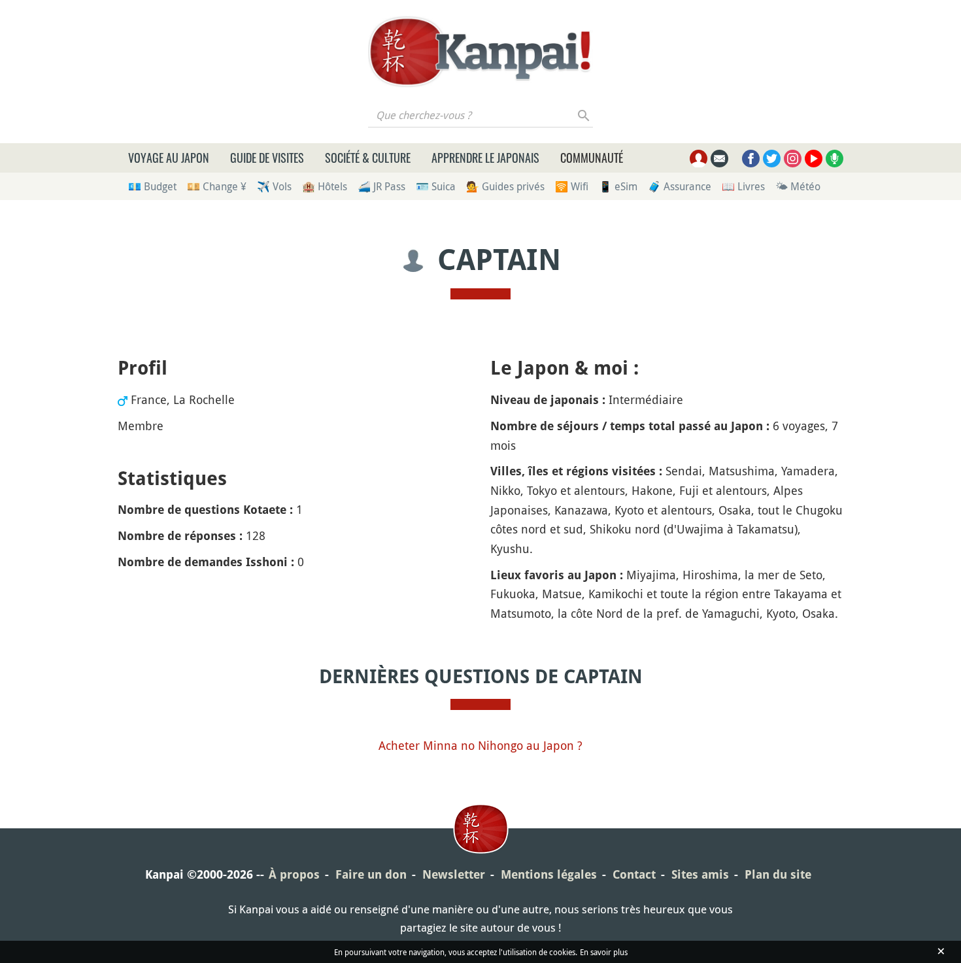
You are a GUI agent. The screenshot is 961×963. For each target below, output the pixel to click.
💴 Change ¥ (216, 186)
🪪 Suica (436, 186)
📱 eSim (618, 186)
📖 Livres (743, 186)
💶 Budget (152, 186)
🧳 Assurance (679, 186)
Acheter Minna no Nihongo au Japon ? (480, 745)
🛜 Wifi (571, 186)
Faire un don (371, 874)
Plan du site (778, 874)
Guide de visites (267, 157)
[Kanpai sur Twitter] (772, 158)
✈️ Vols (274, 186)
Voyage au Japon (168, 157)
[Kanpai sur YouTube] (813, 158)
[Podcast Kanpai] (834, 158)
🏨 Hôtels (324, 186)
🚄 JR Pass (381, 186)
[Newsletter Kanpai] (719, 158)
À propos (294, 874)
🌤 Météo (797, 186)
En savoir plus (604, 952)
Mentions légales (549, 874)
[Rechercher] (584, 115)
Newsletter (453, 874)
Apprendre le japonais (485, 157)
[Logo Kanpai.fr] (480, 52)
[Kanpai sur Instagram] (792, 158)
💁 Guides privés (505, 186)
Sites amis (700, 874)
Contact (634, 874)
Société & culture (368, 157)
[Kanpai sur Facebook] (751, 158)
